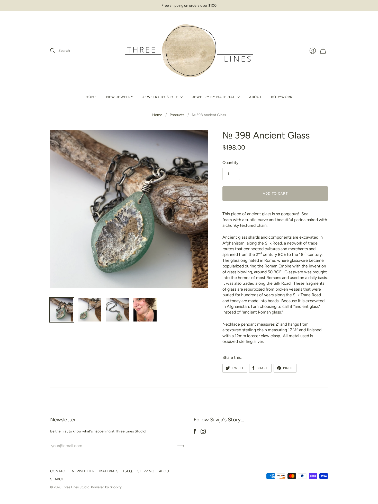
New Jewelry (119, 97)
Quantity (230, 162)
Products (177, 115)
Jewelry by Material (213, 97)
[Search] (52, 50)
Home (91, 97)
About (255, 97)
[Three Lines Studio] (189, 51)
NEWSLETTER (83, 471)
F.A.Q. (128, 471)
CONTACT (58, 471)
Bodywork (281, 97)
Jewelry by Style (160, 97)
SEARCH (57, 479)
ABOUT (165, 471)
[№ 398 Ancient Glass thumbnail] (61, 309)
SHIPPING (145, 471)
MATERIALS (109, 471)
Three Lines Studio (75, 487)
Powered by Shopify (106, 487)
